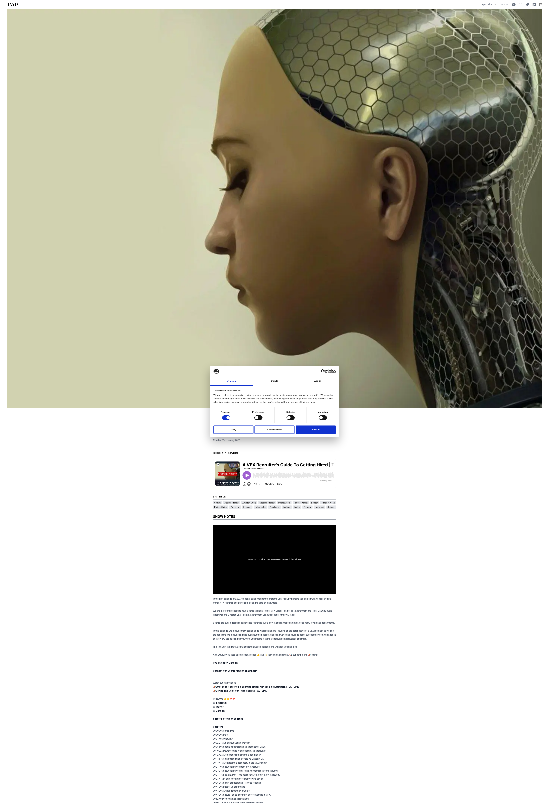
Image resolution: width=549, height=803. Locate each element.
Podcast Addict (301, 503)
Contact (504, 4)
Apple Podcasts (231, 503)
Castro (297, 507)
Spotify (217, 503)
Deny (233, 429)
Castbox (286, 507)
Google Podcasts (267, 503)
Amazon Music (249, 503)
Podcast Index (220, 507)
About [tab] (317, 381)
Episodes (487, 4)
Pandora (307, 507)
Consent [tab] (231, 381)
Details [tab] (274, 381)
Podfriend (319, 507)
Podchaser (274, 507)
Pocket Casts (284, 503)
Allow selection (274, 429)
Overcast (247, 507)
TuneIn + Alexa (328, 503)
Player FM (235, 507)
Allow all (315, 429)
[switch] (258, 417)
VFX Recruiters (230, 452)
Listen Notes (260, 507)
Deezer (314, 503)
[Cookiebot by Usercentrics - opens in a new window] (323, 371)
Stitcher (331, 507)
